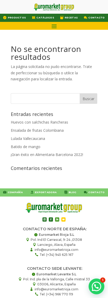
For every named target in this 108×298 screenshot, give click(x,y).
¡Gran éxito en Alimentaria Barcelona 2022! (47, 154)
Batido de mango (25, 146)
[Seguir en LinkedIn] (57, 219)
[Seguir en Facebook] (51, 219)
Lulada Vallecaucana (28, 138)
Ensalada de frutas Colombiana (37, 130)
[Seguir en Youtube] (63, 219)
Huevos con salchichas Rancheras (39, 122)
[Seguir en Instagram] (44, 219)
